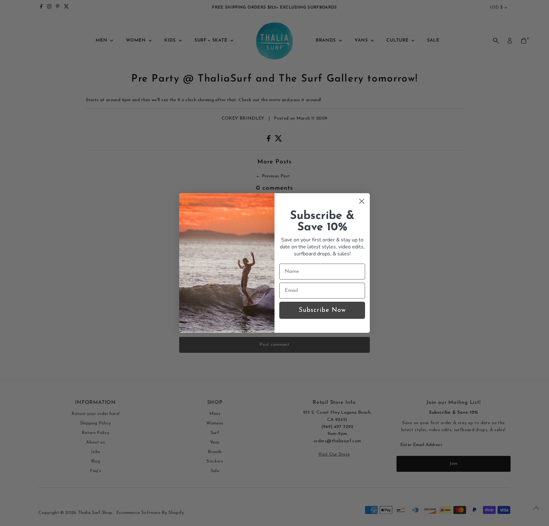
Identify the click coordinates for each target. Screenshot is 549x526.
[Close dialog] (361, 201)
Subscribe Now (322, 310)
